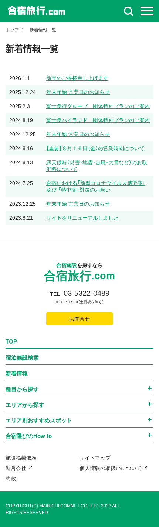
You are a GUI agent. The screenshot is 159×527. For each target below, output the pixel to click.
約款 (11, 479)
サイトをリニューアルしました (82, 218)
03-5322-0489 (86, 293)
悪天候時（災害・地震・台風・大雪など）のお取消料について (96, 165)
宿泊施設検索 (22, 357)
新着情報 (17, 373)
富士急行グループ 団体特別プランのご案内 (98, 106)
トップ (12, 30)
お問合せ (79, 319)
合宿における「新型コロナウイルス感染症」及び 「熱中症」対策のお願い (95, 186)
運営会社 (16, 468)
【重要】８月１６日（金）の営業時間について (95, 148)
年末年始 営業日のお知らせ (78, 92)
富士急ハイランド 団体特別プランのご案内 (98, 120)
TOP (11, 341)
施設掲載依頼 (21, 458)
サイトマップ (95, 458)
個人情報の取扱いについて (111, 468)
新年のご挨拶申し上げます (77, 78)
